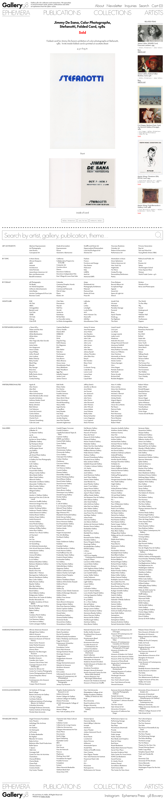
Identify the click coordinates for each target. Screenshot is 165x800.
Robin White (142, 387)
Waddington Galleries (146, 567)
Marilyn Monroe (116, 347)
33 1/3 (31, 435)
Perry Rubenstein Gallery (119, 528)
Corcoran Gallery (63, 463)
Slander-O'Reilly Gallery (146, 448)
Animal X (32, 343)
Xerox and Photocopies (146, 286)
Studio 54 (114, 317)
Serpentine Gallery (145, 430)
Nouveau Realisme (117, 246)
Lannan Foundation (90, 649)
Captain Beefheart (63, 327)
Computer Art (61, 265)
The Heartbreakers (145, 365)
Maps (86, 282)
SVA (85, 711)
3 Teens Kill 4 (33, 327)
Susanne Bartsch (144, 400)
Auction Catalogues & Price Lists (40, 293)
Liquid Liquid (115, 327)
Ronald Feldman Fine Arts (120, 584)
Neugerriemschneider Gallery (121, 479)
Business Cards (34, 295)
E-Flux (59, 501)
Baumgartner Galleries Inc (38, 575)
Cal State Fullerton (35, 699)
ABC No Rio (33, 466)
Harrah (59, 306)
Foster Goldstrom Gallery (65, 541)
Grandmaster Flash (63, 365)
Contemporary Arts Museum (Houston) (39, 681)
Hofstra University (63, 694)
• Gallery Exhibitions (145, 47)
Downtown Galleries (64, 272)
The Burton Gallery (144, 490)
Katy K (86, 358)
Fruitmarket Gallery (63, 559)
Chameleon (33, 756)
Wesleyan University (145, 704)
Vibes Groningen (144, 765)
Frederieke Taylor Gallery (65, 555)
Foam (58, 539)
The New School (116, 704)
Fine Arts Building (63, 535)
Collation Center (62, 723)
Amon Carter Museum (37, 643)
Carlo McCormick (35, 411)
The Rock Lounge (144, 741)
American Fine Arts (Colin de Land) (39, 498)
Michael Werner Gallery (119, 444)
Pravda (113, 730)
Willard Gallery (143, 583)
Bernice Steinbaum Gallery (38, 577)
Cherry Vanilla (61, 329)
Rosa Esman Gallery (118, 586)
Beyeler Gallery (34, 584)
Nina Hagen (115, 367)
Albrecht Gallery (35, 479)
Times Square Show (145, 270)
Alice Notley (33, 391)
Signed (113, 289)
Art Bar (31, 537)
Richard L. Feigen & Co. (119, 566)
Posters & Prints (89, 293)
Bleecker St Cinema (36, 739)
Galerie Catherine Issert (65, 570)
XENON (141, 317)
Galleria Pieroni (62, 584)
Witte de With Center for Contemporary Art (147, 591)
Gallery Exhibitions (69, 220)
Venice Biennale (144, 763)
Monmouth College (63, 707)
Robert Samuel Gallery (119, 577)
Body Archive (33, 741)
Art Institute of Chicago (37, 690)
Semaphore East (117, 617)
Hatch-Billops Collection (92, 723)
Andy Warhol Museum (37, 645)
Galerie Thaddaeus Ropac (66, 579)
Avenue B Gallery (35, 555)
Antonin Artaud (34, 402)
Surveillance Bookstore (119, 765)
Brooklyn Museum (35, 658)
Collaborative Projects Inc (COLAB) (65, 262)
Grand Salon (61, 613)
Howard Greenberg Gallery (93, 457)
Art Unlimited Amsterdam (38, 546)
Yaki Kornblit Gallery (145, 605)
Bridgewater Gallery (36, 595)
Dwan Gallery (61, 499)
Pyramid (114, 310)
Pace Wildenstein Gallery (120, 504)
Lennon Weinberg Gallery (93, 570)
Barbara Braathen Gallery (38, 562)
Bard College (33, 692)
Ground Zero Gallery (64, 622)
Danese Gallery (62, 472)
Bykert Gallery (34, 610)
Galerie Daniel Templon (65, 575)
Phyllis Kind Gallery (118, 539)
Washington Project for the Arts (149, 767)
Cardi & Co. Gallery (36, 617)
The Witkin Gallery (144, 506)
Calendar (60, 282)
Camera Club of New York (38, 662)
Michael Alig (115, 391)
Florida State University (37, 712)
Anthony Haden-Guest (37, 400)
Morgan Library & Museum (93, 670)
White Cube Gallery (145, 579)
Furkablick (60, 763)
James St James (89, 327)
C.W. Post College (35, 697)
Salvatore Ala (116, 602)
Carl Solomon (34, 409)
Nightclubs (115, 267)
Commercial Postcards (64, 289)
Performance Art (117, 252)
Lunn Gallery (88, 597)
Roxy (113, 312)
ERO (58, 743)
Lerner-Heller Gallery (91, 575)
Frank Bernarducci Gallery (66, 548)
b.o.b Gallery (33, 559)
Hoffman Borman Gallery (92, 450)
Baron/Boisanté (34, 568)
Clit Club (32, 317)
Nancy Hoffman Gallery (119, 468)
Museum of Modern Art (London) (119, 651)
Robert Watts (115, 422)
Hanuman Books (89, 721)
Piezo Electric (115, 544)
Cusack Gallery (62, 470)
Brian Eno (32, 370)
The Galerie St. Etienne (146, 493)
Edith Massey (61, 343)
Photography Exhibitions (92, 286)
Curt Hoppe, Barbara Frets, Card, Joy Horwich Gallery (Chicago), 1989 (149, 127)
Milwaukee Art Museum (92, 659)
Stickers (141, 282)
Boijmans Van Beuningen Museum (38, 652)
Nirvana (114, 303)
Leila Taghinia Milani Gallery (94, 568)
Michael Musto (116, 396)
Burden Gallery (34, 608)
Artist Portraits (34, 270)
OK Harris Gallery (117, 497)
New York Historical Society (120, 682)
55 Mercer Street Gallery (37, 439)
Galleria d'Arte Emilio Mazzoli (67, 582)
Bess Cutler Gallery (35, 579)
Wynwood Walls (144, 598)
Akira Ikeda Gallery (36, 475)
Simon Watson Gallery (146, 444)
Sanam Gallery (116, 606)
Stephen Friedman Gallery (147, 479)
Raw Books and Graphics (120, 739)
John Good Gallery (90, 502)
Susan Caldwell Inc (145, 486)
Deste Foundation (63, 632)
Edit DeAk (60, 384)
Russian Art (142, 263)
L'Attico (86, 551)
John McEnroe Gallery (91, 504)
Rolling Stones (143, 327)
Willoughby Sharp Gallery (147, 585)
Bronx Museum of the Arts (38, 656)
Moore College (62, 709)
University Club (143, 758)
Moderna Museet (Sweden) (93, 662)
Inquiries (131, 5)
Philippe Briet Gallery (118, 533)
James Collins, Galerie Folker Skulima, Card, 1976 (148, 75)
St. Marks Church (117, 761)
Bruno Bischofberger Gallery (39, 606)
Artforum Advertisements (38, 289)
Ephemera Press (133, 795)
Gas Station (88, 265)
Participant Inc (89, 768)
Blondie (31, 365)
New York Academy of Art (66, 711)
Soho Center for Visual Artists (121, 754)
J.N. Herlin (87, 468)
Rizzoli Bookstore (117, 745)
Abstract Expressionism (37, 246)
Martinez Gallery (90, 622)
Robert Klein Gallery (118, 573)
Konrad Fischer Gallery (92, 537)
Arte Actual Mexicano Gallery (39, 548)
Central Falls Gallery (64, 441)
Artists (153, 12)
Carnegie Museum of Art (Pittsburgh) (37, 665)
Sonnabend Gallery (145, 455)
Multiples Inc (115, 464)
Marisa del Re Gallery (91, 617)
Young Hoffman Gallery (146, 609)
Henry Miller (61, 405)
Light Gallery (88, 582)
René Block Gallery (117, 555)
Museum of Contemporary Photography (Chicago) (120, 647)
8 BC (30, 301)
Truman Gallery (143, 534)
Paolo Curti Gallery (117, 508)
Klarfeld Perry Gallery (91, 533)
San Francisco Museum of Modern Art (147, 652)
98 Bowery (155, 795)
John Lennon (88, 341)
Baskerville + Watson (36, 573)
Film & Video (61, 291)
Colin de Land (34, 422)
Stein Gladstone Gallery (146, 473)
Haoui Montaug (62, 400)
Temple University (117, 696)
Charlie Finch (33, 418)
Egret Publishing (62, 738)
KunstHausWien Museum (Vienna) (92, 635)
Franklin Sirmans (62, 393)
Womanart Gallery (145, 596)
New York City (116, 265)
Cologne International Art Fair (67, 729)
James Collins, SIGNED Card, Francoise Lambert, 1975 (148, 44)
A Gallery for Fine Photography (40, 459)
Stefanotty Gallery (96, 220)
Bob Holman (33, 407)
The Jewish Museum (145, 675)
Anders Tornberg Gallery (38, 508)
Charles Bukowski (35, 416)
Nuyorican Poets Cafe (91, 759)
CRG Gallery (61, 466)
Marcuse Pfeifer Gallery (92, 606)
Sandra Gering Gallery (119, 608)
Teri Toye (141, 361)
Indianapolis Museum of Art (66, 674)
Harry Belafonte (62, 367)
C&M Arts (32, 750)
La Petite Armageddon (64, 321)
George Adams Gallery (65, 604)
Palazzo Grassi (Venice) (146, 630)
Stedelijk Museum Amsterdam (148, 668)
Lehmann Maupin (90, 566)
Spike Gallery (143, 461)
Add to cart (142, 52)
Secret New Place (117, 750)
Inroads (86, 725)
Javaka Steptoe (62, 418)
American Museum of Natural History (39, 639)
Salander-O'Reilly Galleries (120, 599)
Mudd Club (115, 301)
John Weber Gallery (91, 508)
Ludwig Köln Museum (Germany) (91, 652)
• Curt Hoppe (142, 131)
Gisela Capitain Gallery (65, 608)
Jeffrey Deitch (88, 384)
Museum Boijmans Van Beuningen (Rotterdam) (93, 677)
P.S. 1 (112, 499)
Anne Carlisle (34, 349)
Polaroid (87, 289)
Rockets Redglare (117, 378)
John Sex (87, 347)
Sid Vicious (142, 341)
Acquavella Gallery (36, 470)
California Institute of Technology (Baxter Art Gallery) (40, 702)
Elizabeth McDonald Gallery (66, 515)
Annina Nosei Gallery (36, 526)
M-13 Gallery (88, 599)
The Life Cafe (143, 732)
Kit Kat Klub (61, 317)
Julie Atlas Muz (89, 356)
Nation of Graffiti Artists (92, 750)
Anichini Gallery (34, 521)
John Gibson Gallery (91, 499)
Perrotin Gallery (116, 526)
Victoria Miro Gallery (145, 554)
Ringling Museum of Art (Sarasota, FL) (146, 648)
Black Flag (32, 363)
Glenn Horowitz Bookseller (66, 767)
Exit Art (59, 745)
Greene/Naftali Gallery (65, 617)
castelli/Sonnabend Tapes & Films (66, 433)
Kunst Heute (88, 736)
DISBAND (60, 334)
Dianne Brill (61, 332)
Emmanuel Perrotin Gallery (66, 519)
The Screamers (143, 370)
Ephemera (16, 12)
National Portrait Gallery (119, 470)
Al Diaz (31, 338)
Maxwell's (87, 317)
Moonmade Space (90, 745)
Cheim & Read (62, 448)
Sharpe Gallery (143, 432)
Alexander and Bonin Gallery (39, 482)
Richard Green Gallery (119, 564)
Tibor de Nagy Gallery (146, 519)
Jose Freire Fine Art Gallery (93, 513)
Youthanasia (142, 319)
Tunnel (140, 308)
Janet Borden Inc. (90, 482)
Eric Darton (60, 389)
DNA (58, 338)
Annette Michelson (35, 398)
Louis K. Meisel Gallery (92, 591)
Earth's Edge (61, 736)
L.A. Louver (88, 553)
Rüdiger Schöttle (117, 593)
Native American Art (118, 263)
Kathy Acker (88, 413)
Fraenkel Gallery (62, 546)
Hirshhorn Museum (63, 667)
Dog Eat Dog (61, 341)
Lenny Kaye (88, 374)
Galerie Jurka (61, 577)
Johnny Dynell (88, 352)
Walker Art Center (144, 682)
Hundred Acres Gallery (92, 459)
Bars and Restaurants (36, 274)
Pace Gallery (115, 502)
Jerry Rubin (88, 389)
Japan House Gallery (91, 488)
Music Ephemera (117, 261)
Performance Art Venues (92, 770)
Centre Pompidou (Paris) (37, 675)
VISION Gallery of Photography (149, 556)
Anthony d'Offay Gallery (37, 528)
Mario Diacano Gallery (92, 615)
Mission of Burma (117, 358)
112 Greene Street (35, 446)
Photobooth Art (89, 284)
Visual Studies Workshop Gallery (149, 559)
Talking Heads (143, 354)
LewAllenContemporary (92, 579)
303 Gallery (33, 450)
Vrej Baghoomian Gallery (147, 563)
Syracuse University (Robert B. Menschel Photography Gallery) (121, 692)
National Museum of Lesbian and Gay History (121, 672)
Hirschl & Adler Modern (92, 448)
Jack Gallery (88, 473)
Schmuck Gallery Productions (121, 611)
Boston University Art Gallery (39, 694)
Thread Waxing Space (146, 747)
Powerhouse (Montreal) (119, 727)
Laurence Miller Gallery (92, 562)
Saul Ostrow (142, 393)
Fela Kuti (60, 352)
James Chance (62, 378)
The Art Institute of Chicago (120, 698)
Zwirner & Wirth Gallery (146, 618)
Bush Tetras (33, 376)
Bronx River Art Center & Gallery (40, 597)
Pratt (85, 698)
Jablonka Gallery (90, 470)
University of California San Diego (120, 712)
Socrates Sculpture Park (119, 752)
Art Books (32, 284)
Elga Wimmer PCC (63, 512)
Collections (112, 12)
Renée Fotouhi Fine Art (119, 557)
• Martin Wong (150, 182)
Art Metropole (34, 730)
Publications (61, 12)
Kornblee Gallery (90, 540)
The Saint (114, 321)
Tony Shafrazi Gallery (145, 528)
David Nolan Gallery (64, 481)
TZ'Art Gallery (143, 539)
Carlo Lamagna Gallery (37, 624)
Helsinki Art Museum (64, 665)
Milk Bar (87, 319)
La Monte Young (89, 367)
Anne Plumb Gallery (36, 524)
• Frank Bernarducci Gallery (147, 209)
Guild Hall (60, 660)
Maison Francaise (63, 701)
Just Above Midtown (91, 522)
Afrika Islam (33, 336)
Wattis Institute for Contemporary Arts (145, 701)
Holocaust (87, 267)
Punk (140, 261)
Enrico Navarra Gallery (65, 521)
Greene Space (89, 719)
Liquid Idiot (88, 378)
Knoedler (87, 535)
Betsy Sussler (33, 361)
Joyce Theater (89, 730)
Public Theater (116, 736)
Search (144, 5)
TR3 (139, 306)
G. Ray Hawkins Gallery (65, 564)
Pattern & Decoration (118, 250)
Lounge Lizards (116, 334)
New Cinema (88, 752)
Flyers (59, 293)
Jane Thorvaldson (63, 416)
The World (142, 301)
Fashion (86, 258)
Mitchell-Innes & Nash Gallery (121, 448)
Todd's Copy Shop (144, 749)
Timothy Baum (143, 407)
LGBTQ (86, 272)
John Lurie (87, 343)
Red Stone (114, 743)
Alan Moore (33, 387)
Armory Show (34, 649)
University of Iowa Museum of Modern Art (148, 691)
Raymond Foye (116, 420)
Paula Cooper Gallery (118, 524)
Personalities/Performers (119, 274)
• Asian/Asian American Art (147, 180)
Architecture (33, 267)
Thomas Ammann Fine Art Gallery (147, 509)
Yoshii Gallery (143, 607)
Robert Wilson (143, 384)
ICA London (61, 672)
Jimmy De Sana (82, 220)
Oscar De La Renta (118, 405)
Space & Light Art (117, 293)
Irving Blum (60, 409)
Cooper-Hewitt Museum (37, 684)
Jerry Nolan (88, 332)
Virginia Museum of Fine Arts (148, 679)
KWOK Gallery (89, 548)
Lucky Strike (88, 310)
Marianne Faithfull (117, 345)
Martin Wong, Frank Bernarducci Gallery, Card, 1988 (149, 206)
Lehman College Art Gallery (66, 698)
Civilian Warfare (62, 459)
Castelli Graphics (62, 430)
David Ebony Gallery (64, 479)
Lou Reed (114, 332)
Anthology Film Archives (37, 723)
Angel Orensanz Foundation (39, 719)
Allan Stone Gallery (36, 488)
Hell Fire (59, 308)
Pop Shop (114, 725)
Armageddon (34, 308)
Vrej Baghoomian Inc (145, 565)
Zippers (141, 321)
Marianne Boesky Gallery (92, 613)
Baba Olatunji (34, 358)
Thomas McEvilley (144, 405)
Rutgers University (90, 705)
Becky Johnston (34, 405)
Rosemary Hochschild (145, 329)
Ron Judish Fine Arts (118, 582)
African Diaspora (35, 261)
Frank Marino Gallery (64, 550)
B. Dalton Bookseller (36, 734)
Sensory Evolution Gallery (120, 622)
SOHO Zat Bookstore (118, 756)
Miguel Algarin (116, 400)
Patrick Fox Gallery (117, 515)
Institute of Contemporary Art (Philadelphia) (67, 677)
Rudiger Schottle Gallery (119, 591)
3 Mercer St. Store (35, 428)
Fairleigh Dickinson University (39, 707)
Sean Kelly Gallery (117, 613)
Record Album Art (117, 284)
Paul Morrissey (116, 413)
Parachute (87, 765)
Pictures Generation (145, 246)
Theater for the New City (147, 745)
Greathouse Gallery (63, 615)
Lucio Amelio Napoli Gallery (94, 593)
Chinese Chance (35, 765)
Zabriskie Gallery (144, 614)
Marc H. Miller (116, 384)
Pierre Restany (116, 418)
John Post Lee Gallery (91, 506)
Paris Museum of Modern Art (148, 632)
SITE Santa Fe (143, 660)
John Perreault (89, 402)
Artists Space (33, 553)
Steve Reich (142, 347)
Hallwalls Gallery (90, 430)
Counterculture (62, 267)
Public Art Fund (143, 643)
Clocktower (60, 461)
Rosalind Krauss (144, 391)
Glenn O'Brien (61, 396)
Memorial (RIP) (89, 276)
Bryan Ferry (33, 372)
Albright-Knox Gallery (37, 632)
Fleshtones (60, 356)
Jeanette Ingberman (64, 422)
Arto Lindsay (33, 356)
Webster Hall (143, 314)
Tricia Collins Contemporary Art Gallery (149, 531)
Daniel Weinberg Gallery (65, 477)
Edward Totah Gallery (64, 510)
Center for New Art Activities (39, 754)
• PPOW (157, 182)
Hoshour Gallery (89, 455)
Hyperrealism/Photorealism (93, 248)
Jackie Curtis (61, 376)
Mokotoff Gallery (117, 455)
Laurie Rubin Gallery (91, 564)
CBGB (31, 314)
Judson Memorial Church (92, 732)
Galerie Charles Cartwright (66, 573)
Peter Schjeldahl (116, 416)
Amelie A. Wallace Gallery (38, 495)
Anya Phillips (33, 352)
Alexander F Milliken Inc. (37, 484)
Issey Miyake (61, 411)
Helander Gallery (90, 444)
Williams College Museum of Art (149, 711)
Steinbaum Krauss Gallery (147, 475)
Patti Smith (114, 372)
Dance (59, 269)
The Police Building (144, 738)
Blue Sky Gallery (35, 586)
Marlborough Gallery (91, 620)
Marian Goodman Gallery (93, 611)
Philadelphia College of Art (93, 692)
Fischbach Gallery (63, 537)
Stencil (113, 295)
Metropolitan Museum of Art (94, 657)
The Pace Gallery (144, 504)
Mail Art (86, 274)
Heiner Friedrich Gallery (92, 441)
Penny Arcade (116, 374)
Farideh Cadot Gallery (64, 526)
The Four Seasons (144, 723)
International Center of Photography (64, 681)
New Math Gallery (117, 482)
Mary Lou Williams (117, 352)
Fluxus (59, 250)
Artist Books (33, 291)
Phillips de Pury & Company (148, 640)
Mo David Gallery (117, 450)
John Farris (87, 398)
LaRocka (87, 301)
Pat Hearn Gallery (117, 513)
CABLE (31, 612)
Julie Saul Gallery (90, 519)
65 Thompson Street (36, 444)
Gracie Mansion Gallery (65, 611)
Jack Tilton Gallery (90, 477)
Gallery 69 (60, 588)
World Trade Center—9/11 (147, 274)
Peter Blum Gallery (117, 531)
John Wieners (88, 405)
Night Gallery (116, 484)
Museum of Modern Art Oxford (122, 654)
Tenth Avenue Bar (117, 768)
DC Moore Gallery (63, 486)
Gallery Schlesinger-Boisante (67, 593)
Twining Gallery (143, 537)
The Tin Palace (143, 743)
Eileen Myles (61, 387)
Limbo (86, 306)
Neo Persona (115, 477)
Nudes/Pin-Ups (116, 272)
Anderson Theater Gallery (38, 510)
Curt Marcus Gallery (64, 468)
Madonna (114, 338)
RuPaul (140, 336)
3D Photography (35, 282)
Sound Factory (116, 759)
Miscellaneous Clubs (91, 321)
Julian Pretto (88, 517)
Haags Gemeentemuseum (66, 663)
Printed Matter (116, 732)
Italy (85, 270)
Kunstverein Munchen (91, 642)
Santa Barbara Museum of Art (148, 655)
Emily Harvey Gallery (64, 517)
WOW (140, 770)
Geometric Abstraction (64, 252)
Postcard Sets (88, 291)
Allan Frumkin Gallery (36, 486)
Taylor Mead (142, 356)
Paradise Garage (117, 308)
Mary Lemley (115, 387)
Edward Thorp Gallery (64, 508)
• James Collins (157, 47)
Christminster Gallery (64, 450)
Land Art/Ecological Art (92, 250)
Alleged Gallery (34, 490)
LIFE (85, 303)
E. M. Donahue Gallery (64, 506)
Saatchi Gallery (116, 595)
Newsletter (114, 5)
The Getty (141, 673)
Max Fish (114, 435)
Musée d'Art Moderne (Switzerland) (118, 668)
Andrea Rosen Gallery (37, 515)
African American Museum (38, 630)
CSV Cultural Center (63, 630)
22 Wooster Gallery (36, 432)
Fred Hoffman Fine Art (64, 553)
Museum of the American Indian (122, 656)
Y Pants (141, 378)
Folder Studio (45, 796)
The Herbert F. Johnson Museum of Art (122, 701)
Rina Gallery (115, 568)
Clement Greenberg (36, 420)
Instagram (112, 795)
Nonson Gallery (116, 493)
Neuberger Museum (118, 675)
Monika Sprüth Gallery (119, 459)
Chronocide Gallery (63, 452)
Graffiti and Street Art (91, 246)
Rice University (89, 701)
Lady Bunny (88, 370)
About (99, 5)
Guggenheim (61, 656)
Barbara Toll (33, 566)
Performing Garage (118, 721)
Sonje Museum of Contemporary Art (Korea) (149, 663)
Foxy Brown (60, 358)
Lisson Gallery (89, 584)
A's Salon (32, 461)
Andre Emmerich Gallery (38, 512)
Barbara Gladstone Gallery (38, 564)
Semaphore (115, 615)
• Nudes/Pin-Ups (143, 134)
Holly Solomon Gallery (91, 453)
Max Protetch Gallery (118, 437)
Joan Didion (88, 396)
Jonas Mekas (88, 409)
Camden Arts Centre (36, 660)
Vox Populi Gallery (144, 561)
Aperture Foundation (36, 647)
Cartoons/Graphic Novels (66, 284)
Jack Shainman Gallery (92, 475)
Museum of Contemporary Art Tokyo (121, 639)
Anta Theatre (33, 721)
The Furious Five (144, 363)
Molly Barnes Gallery (118, 457)
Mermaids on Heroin (118, 356)
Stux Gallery (142, 484)
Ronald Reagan (143, 389)
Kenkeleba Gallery (90, 528)
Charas (59, 445)
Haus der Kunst (89, 435)
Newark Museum (117, 684)
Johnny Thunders (90, 354)
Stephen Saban (143, 345)
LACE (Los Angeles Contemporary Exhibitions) (94, 556)
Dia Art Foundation (63, 634)
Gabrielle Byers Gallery (65, 566)
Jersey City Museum (63, 684)
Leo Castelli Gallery (90, 573)
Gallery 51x (60, 586)
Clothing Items (61, 286)
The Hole (141, 725)
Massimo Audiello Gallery (120, 428)
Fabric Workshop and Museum (67, 639)
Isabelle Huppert (62, 374)
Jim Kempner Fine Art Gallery (94, 497)
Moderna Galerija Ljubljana (121, 453)
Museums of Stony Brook (119, 661)
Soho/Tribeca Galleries (146, 450)
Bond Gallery (33, 591)
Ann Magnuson (34, 347)
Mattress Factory (117, 432)
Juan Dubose (88, 411)
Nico (112, 365)
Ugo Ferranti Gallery (145, 543)
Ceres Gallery (61, 443)
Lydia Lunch (115, 336)
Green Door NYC (62, 772)
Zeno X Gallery (143, 616)
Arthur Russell (34, 354)
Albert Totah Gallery (36, 477)
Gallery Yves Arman (63, 597)
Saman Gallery (116, 604)
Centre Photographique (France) (40, 673)
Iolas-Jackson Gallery (91, 461)
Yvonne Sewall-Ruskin (146, 413)
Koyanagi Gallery (90, 544)
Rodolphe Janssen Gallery (120, 579)
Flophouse (60, 754)
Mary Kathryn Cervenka (119, 349)
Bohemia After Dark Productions (40, 743)
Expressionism (61, 248)
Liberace (87, 376)
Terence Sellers (143, 358)
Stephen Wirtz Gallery (146, 482)
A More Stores (34, 258)
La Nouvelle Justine (63, 319)
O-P (85, 761)
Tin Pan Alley (142, 303)
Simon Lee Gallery (144, 441)
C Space (32, 748)
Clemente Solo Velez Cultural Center (67, 719)
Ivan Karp (60, 413)
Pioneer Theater (116, 723)
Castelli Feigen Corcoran (65, 428)
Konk (85, 365)
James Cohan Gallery (91, 479)
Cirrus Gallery (61, 454)
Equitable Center (62, 741)
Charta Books (34, 761)
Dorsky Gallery (62, 497)
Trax (140, 756)
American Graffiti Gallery (38, 501)
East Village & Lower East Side (67, 276)
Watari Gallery (143, 574)
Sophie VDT (142, 396)
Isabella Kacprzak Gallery (93, 464)
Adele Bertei (33, 332)
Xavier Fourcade (144, 601)
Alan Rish (32, 389)
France (86, 261)
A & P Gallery (34, 457)
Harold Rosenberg (63, 402)
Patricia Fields (116, 409)
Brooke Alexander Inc (36, 599)
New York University (91, 690)
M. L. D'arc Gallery (90, 602)
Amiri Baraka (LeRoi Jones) (38, 396)
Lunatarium (88, 739)
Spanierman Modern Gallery (148, 457)
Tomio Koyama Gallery (146, 526)
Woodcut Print (143, 284)
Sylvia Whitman (143, 402)
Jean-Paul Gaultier (63, 420)
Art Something (34, 544)
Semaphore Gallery (118, 620)
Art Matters (33, 727)
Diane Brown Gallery (64, 490)
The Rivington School (145, 267)
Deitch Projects (62, 488)
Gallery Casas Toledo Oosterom (68, 591)
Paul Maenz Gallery (118, 522)
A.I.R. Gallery (33, 464)
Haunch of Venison (90, 432)
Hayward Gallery (90, 439)
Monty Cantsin (116, 361)
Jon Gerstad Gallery (91, 511)
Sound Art (114, 291)
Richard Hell (115, 376)
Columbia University (36, 705)
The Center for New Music (120, 770)
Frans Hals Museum (63, 649)
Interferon (87, 727)
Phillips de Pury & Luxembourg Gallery (121, 536)
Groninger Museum (63, 654)
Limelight (87, 308)
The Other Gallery (144, 502)
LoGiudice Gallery (90, 588)
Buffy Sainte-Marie (35, 374)
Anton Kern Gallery (36, 530)
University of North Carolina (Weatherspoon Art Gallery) (148, 697)
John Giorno (88, 400)
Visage (140, 312)
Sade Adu (141, 338)
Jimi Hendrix (88, 334)
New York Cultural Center (120, 680)
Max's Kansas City (90, 314)
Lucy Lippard (88, 420)
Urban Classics (143, 546)
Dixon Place (61, 732)
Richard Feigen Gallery (119, 562)
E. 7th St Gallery (62, 503)
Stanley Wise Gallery (145, 468)
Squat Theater (116, 314)
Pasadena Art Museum (146, 634)
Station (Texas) (116, 763)
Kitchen (86, 734)
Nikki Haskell (115, 402)
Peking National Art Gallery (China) (148, 637)
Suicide (141, 349)
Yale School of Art (144, 713)
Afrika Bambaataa (35, 334)
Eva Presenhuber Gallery (65, 524)
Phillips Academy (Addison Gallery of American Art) (93, 695)
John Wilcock (88, 407)
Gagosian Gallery (63, 568)
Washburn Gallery (144, 572)
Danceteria (60, 303)
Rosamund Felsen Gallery (120, 588)
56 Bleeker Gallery (35, 441)
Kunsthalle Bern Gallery (92, 546)
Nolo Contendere (117, 490)
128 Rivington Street (36, 448)
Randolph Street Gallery (119, 553)
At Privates (33, 732)
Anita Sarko (33, 345)
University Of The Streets (147, 761)
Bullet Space (33, 745)
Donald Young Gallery (64, 495)
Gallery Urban (61, 595)
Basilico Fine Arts (35, 570)
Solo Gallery (142, 453)
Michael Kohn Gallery (118, 441)
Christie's (32, 678)
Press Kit (87, 295)
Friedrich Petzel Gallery (65, 557)
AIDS (31, 263)
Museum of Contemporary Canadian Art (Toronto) (120, 643)
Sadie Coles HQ (116, 597)
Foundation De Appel (64, 758)
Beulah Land (33, 310)
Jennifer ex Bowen (90, 387)
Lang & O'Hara (89, 559)
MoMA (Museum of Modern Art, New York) (95, 665)
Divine (59, 336)
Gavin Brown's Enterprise (65, 602)
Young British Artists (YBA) (147, 252)
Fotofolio (59, 544)
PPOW (113, 548)
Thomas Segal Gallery (146, 515)
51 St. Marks (33, 437)
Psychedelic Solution (118, 550)
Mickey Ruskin (116, 398)
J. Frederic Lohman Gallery (93, 466)
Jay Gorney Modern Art (92, 490)
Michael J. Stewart (117, 393)
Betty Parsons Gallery (36, 582)
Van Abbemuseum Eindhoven (148, 677)
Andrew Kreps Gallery (37, 517)
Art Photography (35, 248)
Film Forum (60, 747)
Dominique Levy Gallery (65, 492)
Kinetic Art (60, 295)
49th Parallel (33, 453)
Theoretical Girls (144, 374)
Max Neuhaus (116, 354)
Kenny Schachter (89, 416)
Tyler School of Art (117, 707)
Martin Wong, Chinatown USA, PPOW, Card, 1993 (148, 177)
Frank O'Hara (61, 391)
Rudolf (140, 332)
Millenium (87, 743)
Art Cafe (32, 725)
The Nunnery (143, 499)
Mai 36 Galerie (89, 604)
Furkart (59, 765)
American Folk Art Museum (38, 636)
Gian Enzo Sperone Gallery (66, 606)
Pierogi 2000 (115, 541)
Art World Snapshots (36, 286)
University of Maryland (146, 694)
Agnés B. (32, 384)
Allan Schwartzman (36, 393)
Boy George (33, 367)
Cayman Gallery (62, 437)
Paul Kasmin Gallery (118, 519)
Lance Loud (88, 372)
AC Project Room (35, 468)
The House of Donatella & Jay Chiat (148, 728)
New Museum (116, 678)
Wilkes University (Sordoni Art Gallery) (148, 708)
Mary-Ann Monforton (118, 389)
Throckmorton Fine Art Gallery (148, 517)
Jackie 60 (60, 312)
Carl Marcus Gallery (36, 621)
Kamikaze (60, 314)
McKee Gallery (116, 439)
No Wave (114, 270)
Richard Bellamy (117, 559)
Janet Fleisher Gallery (91, 484)
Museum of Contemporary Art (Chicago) (121, 630)
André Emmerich (35, 519)
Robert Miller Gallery (118, 575)
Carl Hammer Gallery (36, 619)
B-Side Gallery (34, 557)
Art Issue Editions (35, 541)
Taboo (140, 352)
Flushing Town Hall (63, 756)
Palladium (114, 306)
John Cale (87, 338)
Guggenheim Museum (64, 658)
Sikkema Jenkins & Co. (146, 439)
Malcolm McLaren (117, 341)
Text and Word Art (144, 250)
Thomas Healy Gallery (146, 512)
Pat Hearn (114, 407)
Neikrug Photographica (119, 475)
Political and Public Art (146, 258)
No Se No (114, 486)
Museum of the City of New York (122, 659)
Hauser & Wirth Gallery (92, 437)
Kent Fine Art (88, 531)
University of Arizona (118, 709)
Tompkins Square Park (146, 752)
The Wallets (142, 372)
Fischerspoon (61, 354)
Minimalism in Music (118, 258)
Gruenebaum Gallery (64, 624)
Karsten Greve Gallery (91, 526)
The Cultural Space (145, 719)
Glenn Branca (61, 361)
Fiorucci (59, 752)
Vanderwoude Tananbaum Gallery (147, 551)
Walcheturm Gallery (145, 570)
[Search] (82, 237)
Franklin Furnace (62, 761)
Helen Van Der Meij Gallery (93, 446)
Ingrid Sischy (61, 407)
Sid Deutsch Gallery (145, 435)
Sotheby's (141, 666)
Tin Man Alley (143, 524)
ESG (58, 347)
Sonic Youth (142, 343)
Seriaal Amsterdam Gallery (120, 624)
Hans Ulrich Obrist (63, 398)
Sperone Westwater (145, 459)
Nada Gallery (116, 466)
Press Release (116, 282)
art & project (33, 535)
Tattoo (140, 265)
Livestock (87, 586)
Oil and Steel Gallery (118, 495)
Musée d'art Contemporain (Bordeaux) (120, 664)
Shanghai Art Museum (146, 658)
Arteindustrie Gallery (36, 550)
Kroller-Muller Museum (92, 632)
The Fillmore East (144, 721)
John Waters (88, 349)
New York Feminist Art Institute (94, 756)
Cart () (157, 6)
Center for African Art (36, 669)
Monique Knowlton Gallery (120, 461)
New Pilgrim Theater (91, 754)
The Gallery (142, 495)
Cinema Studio (34, 768)
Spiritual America (144, 464)
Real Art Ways (116, 741)
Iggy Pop (60, 372)
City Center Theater (36, 770)
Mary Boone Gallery (91, 624)
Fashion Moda (61, 528)
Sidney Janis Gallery (145, 437)
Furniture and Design (91, 263)
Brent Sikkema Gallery (37, 593)
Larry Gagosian (89, 418)
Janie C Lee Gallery (90, 486)
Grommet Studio (62, 620)
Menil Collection (89, 655)
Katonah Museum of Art (92, 630)
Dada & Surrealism (63, 246)
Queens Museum (144, 645)
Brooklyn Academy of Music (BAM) (39, 603)
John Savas (88, 345)
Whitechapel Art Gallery (146, 581)
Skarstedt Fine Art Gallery (147, 446)
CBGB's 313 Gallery (63, 439)
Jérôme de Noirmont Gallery (94, 524)
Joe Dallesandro (89, 336)
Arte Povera (33, 250)
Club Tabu (60, 301)
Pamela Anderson (117, 370)
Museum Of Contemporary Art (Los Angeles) (121, 635)
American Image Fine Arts (38, 503)
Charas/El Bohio (35, 759)
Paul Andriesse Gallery (119, 517)
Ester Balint (60, 349)
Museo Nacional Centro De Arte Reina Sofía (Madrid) (95, 673)
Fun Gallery (61, 562)
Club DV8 (32, 321)
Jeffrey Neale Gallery (91, 495)
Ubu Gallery (142, 541)
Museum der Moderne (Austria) (95, 681)
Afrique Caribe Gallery (37, 473)
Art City (31, 539)
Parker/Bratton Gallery (119, 511)
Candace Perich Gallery (37, 615)
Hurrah (59, 310)
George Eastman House (65, 652)
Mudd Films (88, 748)
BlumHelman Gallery (36, 588)
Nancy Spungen (116, 363)
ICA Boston (60, 669)
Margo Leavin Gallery (91, 608)
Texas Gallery (143, 488)
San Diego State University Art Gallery (94, 708)
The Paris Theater (144, 734)
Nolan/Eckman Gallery (119, 488)
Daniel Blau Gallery (63, 474)
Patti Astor (114, 411)
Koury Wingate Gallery (92, 542)
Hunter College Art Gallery (66, 696)
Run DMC (141, 334)
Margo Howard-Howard (119, 343)
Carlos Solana (34, 413)
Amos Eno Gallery (35, 506)
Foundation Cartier (63, 647)
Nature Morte (116, 473)
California (60, 258)
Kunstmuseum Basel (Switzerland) (91, 639)
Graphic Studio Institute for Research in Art (66, 691)
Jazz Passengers (89, 329)
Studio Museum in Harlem (147, 670)
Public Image (115, 734)
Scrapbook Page (117, 286)
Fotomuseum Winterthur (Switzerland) (65, 644)
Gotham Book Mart (63, 770)
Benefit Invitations (35, 276)
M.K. (85, 312)
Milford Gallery (116, 446)
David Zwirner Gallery (64, 483)
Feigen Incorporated (64, 532)
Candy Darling (34, 378)
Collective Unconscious (64, 727)
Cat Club (32, 312)
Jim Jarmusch (88, 393)
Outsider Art (115, 248)
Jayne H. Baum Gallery (92, 493)
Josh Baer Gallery (90, 515)
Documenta (61, 734)
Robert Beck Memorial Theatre (121, 748)
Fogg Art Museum (63, 641)
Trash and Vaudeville (145, 754)
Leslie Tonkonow (89, 577)
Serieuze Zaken (143, 428)
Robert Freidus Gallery (119, 570)
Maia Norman (89, 422)
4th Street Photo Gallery (37, 455)
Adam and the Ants (36, 329)
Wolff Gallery (143, 594)
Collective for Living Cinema (66, 725)
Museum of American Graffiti (94, 683)
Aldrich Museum (35, 634)
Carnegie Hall (34, 752)
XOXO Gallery (143, 603)
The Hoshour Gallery (145, 497)
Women (141, 272)
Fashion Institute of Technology (39, 710)
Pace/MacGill (116, 506)
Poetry (113, 276)
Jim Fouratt (88, 391)
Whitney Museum (144, 684)
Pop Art (141, 248)
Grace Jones (61, 363)
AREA (31, 306)
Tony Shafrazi (143, 409)
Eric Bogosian (61, 345)
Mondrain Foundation (91, 668)
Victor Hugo (142, 411)
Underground (143, 310)
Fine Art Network (62, 749)
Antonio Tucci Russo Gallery (39, 532)
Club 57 (31, 319)
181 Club (32, 303)
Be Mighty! (33, 736)
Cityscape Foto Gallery (64, 457)
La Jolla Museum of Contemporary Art (91, 645)
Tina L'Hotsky (143, 376)
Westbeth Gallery (144, 576)
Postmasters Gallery (118, 546)
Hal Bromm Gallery (90, 428)
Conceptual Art (34, 252)
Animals (32, 265)
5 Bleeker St (33, 430)
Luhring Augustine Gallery (93, 595)
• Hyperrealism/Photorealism (147, 132)
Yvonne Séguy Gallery (146, 612)
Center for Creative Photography (40, 671)
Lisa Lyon (114, 329)
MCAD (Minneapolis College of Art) (67, 704)
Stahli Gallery (143, 466)
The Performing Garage (146, 736)
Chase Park (33, 763)
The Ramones (143, 367)
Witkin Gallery (143, 588)
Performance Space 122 (119, 719)
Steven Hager (143, 398)
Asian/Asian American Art (38, 272)
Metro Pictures (89, 741)
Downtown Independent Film (66, 274)
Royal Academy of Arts (92, 703)
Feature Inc (60, 530)
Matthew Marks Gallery (119, 430)
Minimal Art (88, 252)
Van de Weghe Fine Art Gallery (149, 548)
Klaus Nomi (88, 363)
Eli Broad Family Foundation (66, 636)
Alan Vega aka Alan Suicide (39, 341)
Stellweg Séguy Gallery (146, 477)
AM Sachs (32, 493)
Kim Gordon (88, 361)
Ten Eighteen (115, 319)
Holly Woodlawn (62, 370)
